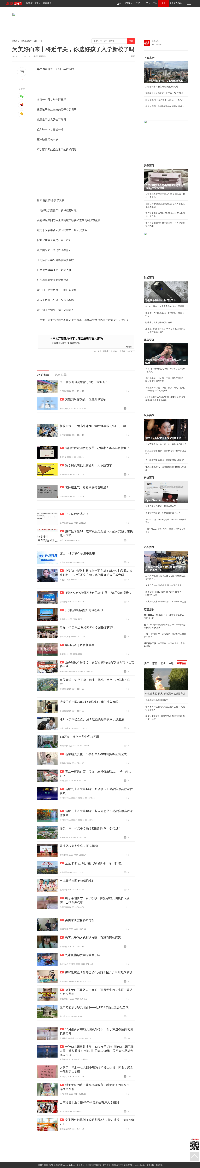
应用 (36, 3)
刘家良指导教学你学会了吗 (82, 955)
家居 (154, 663)
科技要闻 (149, 477)
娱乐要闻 (149, 415)
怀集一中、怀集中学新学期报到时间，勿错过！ (90, 828)
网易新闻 (155, 41)
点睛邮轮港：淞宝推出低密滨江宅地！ (67, 343)
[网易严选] (138, 3)
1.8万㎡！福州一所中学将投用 (79, 736)
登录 (163, 3)
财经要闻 (149, 277)
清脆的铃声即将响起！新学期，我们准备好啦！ (90, 701)
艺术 (163, 663)
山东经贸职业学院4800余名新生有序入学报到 (89, 1102)
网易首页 (29, 3)
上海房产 (149, 57)
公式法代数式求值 (77, 514)
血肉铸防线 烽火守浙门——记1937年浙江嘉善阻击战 (94, 1007)
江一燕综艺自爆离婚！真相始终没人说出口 (164, 460)
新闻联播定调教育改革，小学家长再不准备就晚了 (97, 448)
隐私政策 (115, 1165)
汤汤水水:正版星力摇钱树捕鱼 (93, 863)
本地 (171, 663)
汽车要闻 (149, 547)
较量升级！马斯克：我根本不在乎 (160, 506)
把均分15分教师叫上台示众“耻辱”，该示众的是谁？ (98, 592)
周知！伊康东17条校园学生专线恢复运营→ (88, 627)
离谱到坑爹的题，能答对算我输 (85, 399)
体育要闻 (149, 339)
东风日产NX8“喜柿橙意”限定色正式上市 (163, 585)
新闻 (35, 41)
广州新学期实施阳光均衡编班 (84, 610)
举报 (133, 56)
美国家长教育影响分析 (79, 920)
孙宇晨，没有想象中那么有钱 (158, 322)
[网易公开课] (128, 3)
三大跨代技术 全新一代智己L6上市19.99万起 (165, 601)
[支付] (147, 3)
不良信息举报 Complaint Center (132, 1165)
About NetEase (69, 1165)
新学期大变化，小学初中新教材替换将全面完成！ (97, 754)
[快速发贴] (21, 71)
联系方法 (89, 1165)
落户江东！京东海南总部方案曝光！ (161, 707)
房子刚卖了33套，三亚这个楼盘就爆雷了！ (165, 713)
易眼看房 (129, 346)
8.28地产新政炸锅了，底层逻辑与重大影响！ (78, 338)
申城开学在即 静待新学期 (76, 880)
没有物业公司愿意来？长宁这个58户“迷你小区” (165, 93)
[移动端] (119, 3)
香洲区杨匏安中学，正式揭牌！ (80, 845)
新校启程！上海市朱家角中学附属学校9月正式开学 (93, 426)
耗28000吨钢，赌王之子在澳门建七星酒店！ (165, 306)
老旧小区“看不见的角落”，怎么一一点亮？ (164, 100)
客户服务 (106, 1165)
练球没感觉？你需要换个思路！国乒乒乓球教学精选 (99, 972)
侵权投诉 (159, 1165)
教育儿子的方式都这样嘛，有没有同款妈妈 (93, 937)
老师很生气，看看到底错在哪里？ (87, 487)
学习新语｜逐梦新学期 (79, 645)
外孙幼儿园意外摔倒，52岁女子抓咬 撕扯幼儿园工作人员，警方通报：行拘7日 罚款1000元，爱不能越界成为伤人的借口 (97, 1051)
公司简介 (80, 1165)
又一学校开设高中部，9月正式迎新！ (84, 382)
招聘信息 (97, 1165)
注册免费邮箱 (175, 3)
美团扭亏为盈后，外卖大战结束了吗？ (162, 513)
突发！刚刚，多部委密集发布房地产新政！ (164, 106)
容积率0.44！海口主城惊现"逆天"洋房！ (163, 700)
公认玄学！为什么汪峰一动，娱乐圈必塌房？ (165, 444)
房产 (146, 663)
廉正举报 (150, 1165)
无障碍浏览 (46, 3)
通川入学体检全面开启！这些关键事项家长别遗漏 (92, 719)
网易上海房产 (26, 41)
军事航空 (181, 663)
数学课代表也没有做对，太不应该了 (88, 465)
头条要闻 (149, 165)
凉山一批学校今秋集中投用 (77, 553)
